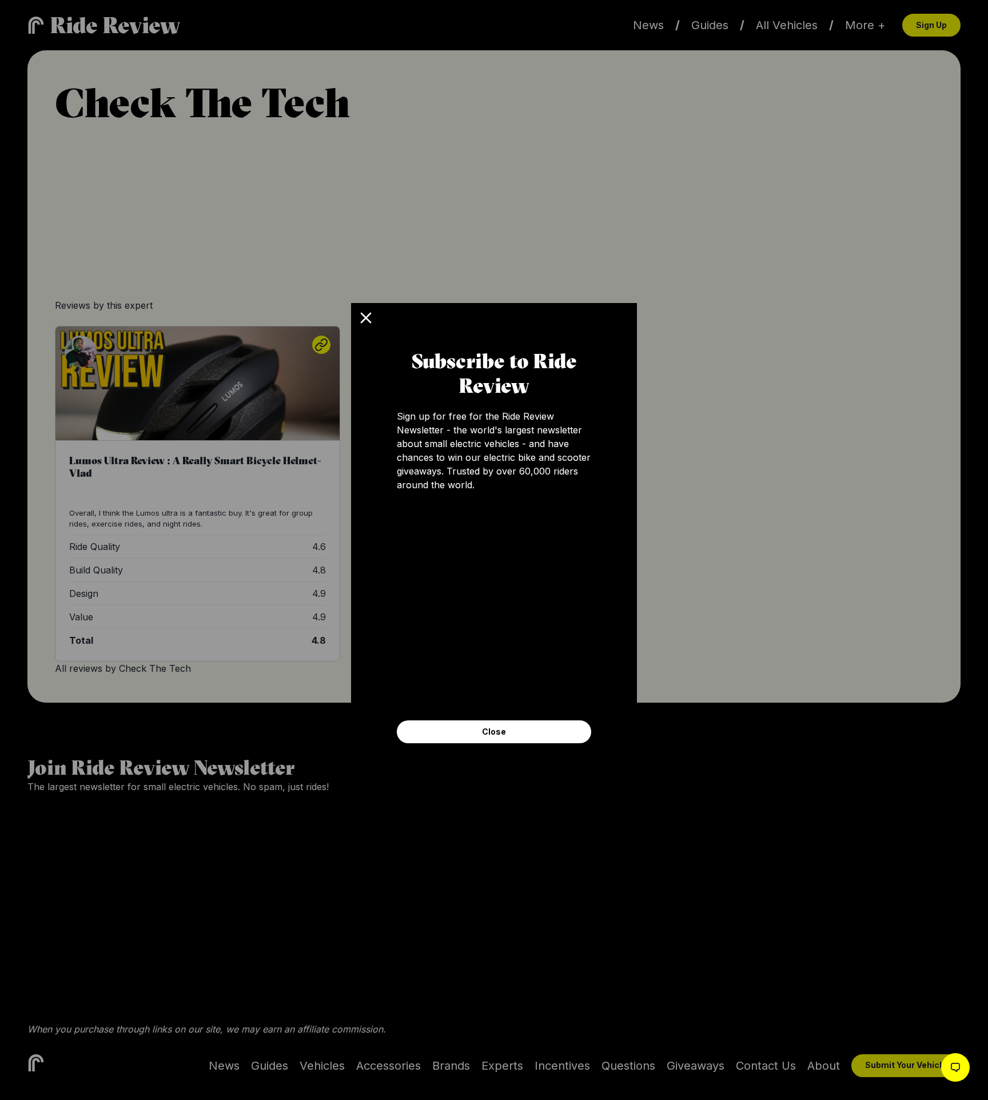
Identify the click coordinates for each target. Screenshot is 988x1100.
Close (494, 731)
